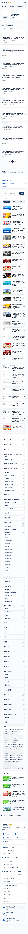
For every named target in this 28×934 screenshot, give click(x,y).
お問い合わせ (20, 927)
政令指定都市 (14, 612)
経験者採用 (13, 759)
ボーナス (14, 472)
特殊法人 (14, 674)
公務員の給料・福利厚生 (14, 468)
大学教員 (7, 746)
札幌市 (14, 651)
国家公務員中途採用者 (14, 529)
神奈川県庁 (14, 690)
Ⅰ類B (6, 729)
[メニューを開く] (25, 2)
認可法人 (14, 681)
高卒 (21, 768)
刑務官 (6, 537)
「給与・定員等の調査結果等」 (17, 729)
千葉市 (14, 494)
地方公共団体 (8, 744)
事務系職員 (14, 589)
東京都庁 (14, 656)
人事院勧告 (14, 478)
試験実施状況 (17, 761)
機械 (21, 753)
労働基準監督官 (8, 540)
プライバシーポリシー (9, 927)
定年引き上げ (14, 459)
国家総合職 (14, 581)
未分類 (14, 646)
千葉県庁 (13, 738)
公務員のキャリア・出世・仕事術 (14, 455)
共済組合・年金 (14, 484)
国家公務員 (14, 523)
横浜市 (14, 661)
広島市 (14, 637)
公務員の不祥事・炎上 (14, 464)
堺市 (14, 622)
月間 (21, 201)
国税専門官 (7, 543)
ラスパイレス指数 (14, 475)
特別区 (14, 615)
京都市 (14, 449)
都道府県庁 (14, 618)
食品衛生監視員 (8, 578)
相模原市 (14, 685)
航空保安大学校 (8, 570)
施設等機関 (7, 753)
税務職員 (7, 567)
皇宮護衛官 (7, 564)
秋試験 (6, 759)
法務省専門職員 (8, 549)
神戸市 (14, 695)
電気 (15, 768)
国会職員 (14, 518)
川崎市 (14, 632)
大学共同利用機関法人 (14, 592)
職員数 (21, 759)
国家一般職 (14, 526)
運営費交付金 (14, 601)
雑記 (14, 722)
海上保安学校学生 (9, 558)
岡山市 (14, 627)
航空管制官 (7, 573)
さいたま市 (14, 439)
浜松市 (14, 666)
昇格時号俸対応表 (14, 490)
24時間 (7, 201)
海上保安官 (7, 561)
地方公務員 (14, 605)
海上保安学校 (8, 555)
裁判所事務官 (14, 704)
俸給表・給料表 (14, 481)
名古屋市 (14, 513)
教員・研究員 (14, 595)
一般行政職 (16, 731)
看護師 (14, 598)
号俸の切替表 (14, 487)
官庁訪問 (14, 718)
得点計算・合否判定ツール (14, 502)
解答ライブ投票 (14, 509)
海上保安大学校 (8, 552)
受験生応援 (21, 738)
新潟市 (14, 642)
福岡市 (14, 699)
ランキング (14, 444)
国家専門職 (14, 532)
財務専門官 (7, 576)
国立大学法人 (14, 586)
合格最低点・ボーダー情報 (14, 499)
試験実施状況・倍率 (14, 714)
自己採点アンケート (14, 505)
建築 (19, 748)
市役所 (14, 608)
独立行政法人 (14, 671)
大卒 (21, 744)
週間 (14, 201)
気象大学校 (7, 546)
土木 (14, 742)
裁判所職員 (14, 709)
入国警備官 (7, 534)
